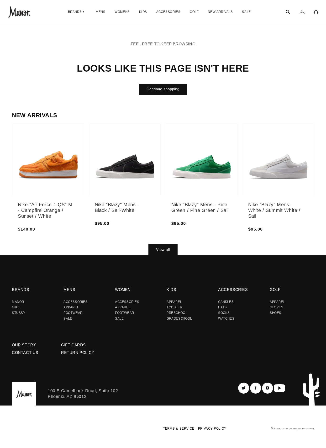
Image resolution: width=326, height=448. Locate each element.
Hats (222, 307)
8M (37, 159)
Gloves (277, 307)
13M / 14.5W (142, 179)
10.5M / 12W (143, 145)
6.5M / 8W (119, 142)
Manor (18, 302)
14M (64, 175)
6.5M (38, 142)
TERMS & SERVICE (179, 428)
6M (37, 136)
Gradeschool (179, 318)
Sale (67, 318)
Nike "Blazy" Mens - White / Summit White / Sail (274, 210)
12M (64, 158)
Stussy (19, 313)
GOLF (275, 290)
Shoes (275, 313)
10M (64, 135)
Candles (226, 302)
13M (64, 169)
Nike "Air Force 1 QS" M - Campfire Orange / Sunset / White (45, 210)
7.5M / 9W (119, 153)
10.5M (65, 140)
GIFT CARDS (73, 345)
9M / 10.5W (120, 171)
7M (37, 148)
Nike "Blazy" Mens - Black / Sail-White (117, 207)
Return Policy (78, 353)
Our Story (24, 345)
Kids (171, 290)
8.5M (38, 165)
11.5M (65, 152)
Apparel (71, 307)
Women (123, 290)
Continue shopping (163, 89)
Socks (224, 313)
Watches (226, 318)
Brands (20, 290)
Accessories (75, 302)
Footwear (73, 313)
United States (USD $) (32, 430)
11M (64, 146)
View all (163, 250)
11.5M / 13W (143, 162)
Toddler (174, 307)
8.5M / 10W (120, 165)
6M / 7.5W (119, 136)
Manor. (276, 428)
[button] (77, 12)
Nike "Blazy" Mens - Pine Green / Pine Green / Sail (200, 207)
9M (37, 171)
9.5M (38, 176)
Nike (16, 307)
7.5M (38, 153)
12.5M (65, 163)
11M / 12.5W (142, 154)
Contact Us (25, 353)
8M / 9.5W (119, 159)
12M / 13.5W (142, 171)
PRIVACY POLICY (212, 428)
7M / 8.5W (119, 148)
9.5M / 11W (119, 176)
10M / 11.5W (142, 136)
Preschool (177, 313)
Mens (69, 290)
